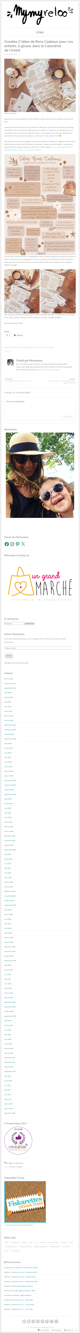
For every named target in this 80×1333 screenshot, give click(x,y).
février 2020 (8, 937)
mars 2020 (8, 933)
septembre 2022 (10, 794)
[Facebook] (6, 544)
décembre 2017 (9, 1058)
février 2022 (8, 827)
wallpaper (15, 1251)
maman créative (26, 1246)
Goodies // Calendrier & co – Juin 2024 (18, 1309)
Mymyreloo (12, 1167)
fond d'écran (53, 1242)
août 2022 (8, 799)
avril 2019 (7, 984)
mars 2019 (8, 988)
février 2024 (8, 716)
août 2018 (7, 1021)
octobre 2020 (9, 901)
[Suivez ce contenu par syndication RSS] (5, 1262)
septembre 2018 (10, 1016)
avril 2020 (8, 928)
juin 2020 (7, 919)
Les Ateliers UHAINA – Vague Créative (17, 1295)
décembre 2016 (9, 1113)
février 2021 (8, 882)
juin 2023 (7, 753)
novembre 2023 (10, 730)
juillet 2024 (8, 697)
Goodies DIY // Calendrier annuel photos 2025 (21, 1268)
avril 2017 (7, 1094)
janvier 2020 (9, 942)
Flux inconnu (13, 1262)
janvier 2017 (8, 1108)
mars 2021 (8, 877)
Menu (41, 32)
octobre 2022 (9, 790)
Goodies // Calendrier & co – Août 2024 (18, 1300)
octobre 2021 (9, 845)
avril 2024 (8, 707)
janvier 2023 (9, 776)
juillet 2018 (8, 1025)
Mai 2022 (7, 813)
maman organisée (40, 1246)
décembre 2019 (9, 947)
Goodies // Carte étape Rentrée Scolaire (18, 1286)
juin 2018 (7, 1030)
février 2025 (8, 679)
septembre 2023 (10, 739)
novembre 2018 (9, 1007)
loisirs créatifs (11, 1246)
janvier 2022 (9, 831)
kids (71, 1242)
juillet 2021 (8, 859)
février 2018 (8, 1048)
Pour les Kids (49, 347)
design (24, 1242)
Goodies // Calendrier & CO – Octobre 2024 (20, 1277)
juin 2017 (7, 1085)
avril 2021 (7, 873)
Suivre (9, 656)
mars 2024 (8, 711)
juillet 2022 (8, 804)
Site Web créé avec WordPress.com (40, 1327)
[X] (23, 544)
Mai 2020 (7, 924)
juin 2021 (7, 864)
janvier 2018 (8, 1053)
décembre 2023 (10, 725)
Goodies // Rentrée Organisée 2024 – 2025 (19, 1291)
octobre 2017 (8, 1067)
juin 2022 (7, 808)
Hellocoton (19, 1167)
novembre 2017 (9, 1062)
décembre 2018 (9, 1002)
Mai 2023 (7, 757)
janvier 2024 (9, 720)
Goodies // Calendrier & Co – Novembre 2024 (20, 1272)
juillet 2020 (8, 914)
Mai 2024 (7, 702)
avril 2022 (8, 817)
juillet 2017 (8, 1081)
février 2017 (8, 1104)
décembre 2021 (9, 836)
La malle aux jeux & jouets (32, 347)
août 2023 (8, 743)
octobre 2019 (9, 956)
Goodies (7, 351)
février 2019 (8, 993)
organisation (55, 1246)
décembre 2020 (10, 891)
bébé (6, 1242)
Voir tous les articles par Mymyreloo (48, 370)
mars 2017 (8, 1099)
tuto (7, 1251)
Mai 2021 (7, 868)
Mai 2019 (7, 979)
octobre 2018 (9, 1011)
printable (66, 1246)
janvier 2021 (8, 887)
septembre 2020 (10, 905)
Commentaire (67, 417)
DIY (31, 1242)
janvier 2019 (8, 998)
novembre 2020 (10, 896)
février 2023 (8, 771)
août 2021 (7, 854)
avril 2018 (7, 1039)
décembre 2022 (10, 780)
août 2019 (7, 965)
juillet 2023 (8, 748)
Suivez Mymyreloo (14, 634)
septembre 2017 (10, 1071)
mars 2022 (8, 822)
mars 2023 (8, 767)
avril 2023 (8, 762)
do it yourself (40, 1242)
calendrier (15, 1242)
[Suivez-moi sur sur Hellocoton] (13, 1163)
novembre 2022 (10, 785)
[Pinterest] (17, 544)
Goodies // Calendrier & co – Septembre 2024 (21, 1281)
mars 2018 (8, 1044)
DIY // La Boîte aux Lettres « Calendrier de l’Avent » (17, 380)
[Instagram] (12, 544)
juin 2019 (7, 974)
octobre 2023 (9, 734)
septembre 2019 (10, 961)
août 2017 (7, 1076)
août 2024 (8, 693)
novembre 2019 (9, 951)
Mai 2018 (7, 1034)
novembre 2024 (10, 683)
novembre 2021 (9, 840)
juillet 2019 (8, 970)
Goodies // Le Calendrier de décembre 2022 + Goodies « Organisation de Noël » (61, 381)
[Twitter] (52, 1321)
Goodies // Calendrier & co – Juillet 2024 (19, 1305)
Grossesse (17, 347)
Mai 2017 (7, 1090)
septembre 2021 (10, 850)
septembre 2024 (10, 688)
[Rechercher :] (14, 624)
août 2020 (8, 910)
